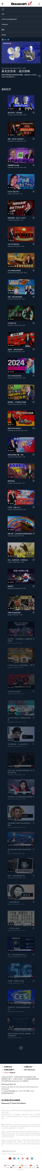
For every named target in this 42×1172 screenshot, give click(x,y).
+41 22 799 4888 (9, 1091)
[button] (15, 63)
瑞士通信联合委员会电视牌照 (11, 1100)
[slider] (23, 63)
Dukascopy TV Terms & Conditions (14, 1103)
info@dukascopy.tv (8, 1093)
